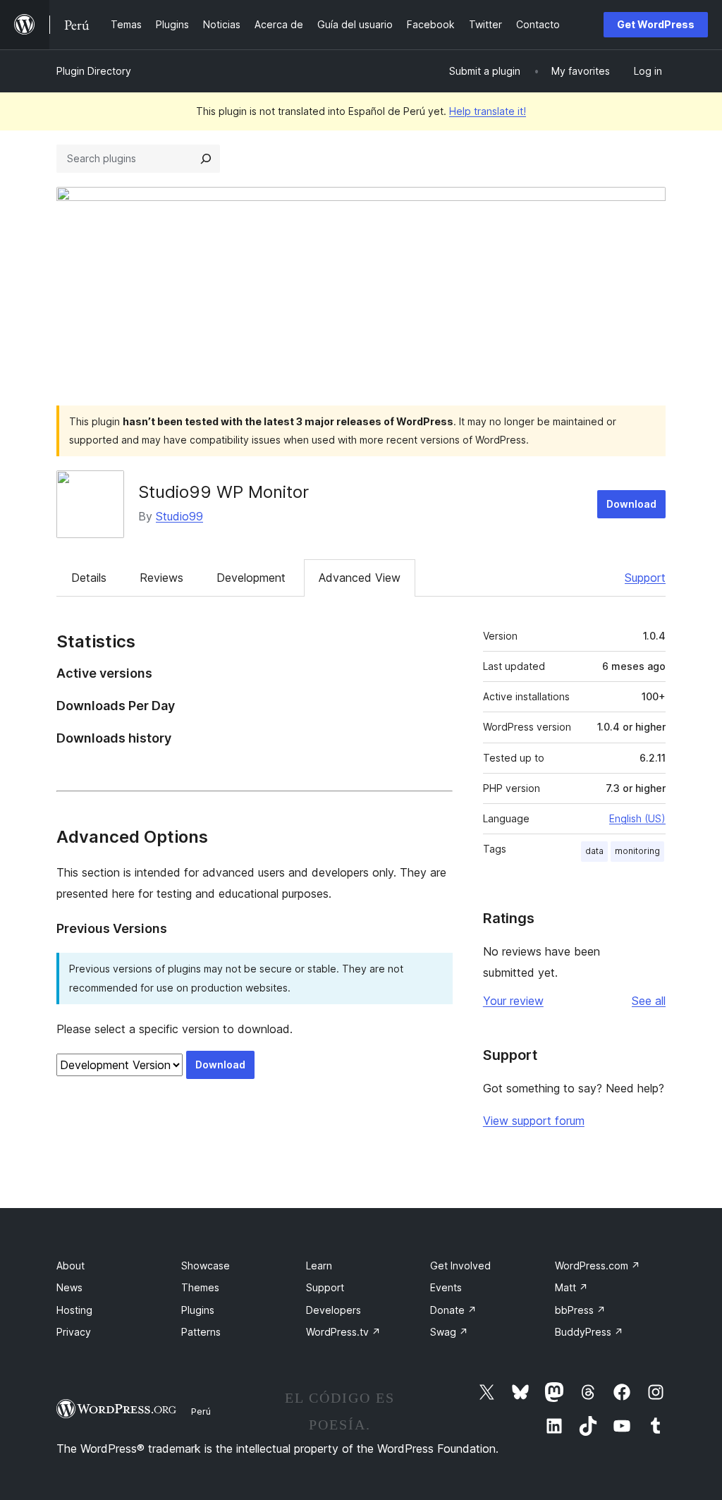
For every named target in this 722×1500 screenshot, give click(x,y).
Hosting (74, 1310)
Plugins (197, 1310)
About (70, 1266)
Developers (333, 1310)
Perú (201, 1411)
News (69, 1287)
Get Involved (460, 1266)
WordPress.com (597, 1266)
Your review (513, 1001)
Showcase (205, 1266)
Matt (571, 1287)
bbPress (580, 1310)
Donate (453, 1310)
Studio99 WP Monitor (223, 492)
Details (88, 578)
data (594, 851)
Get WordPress (656, 24)
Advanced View (359, 578)
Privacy (73, 1332)
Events (446, 1287)
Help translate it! (487, 111)
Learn (319, 1266)
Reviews (161, 578)
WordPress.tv (343, 1332)
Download (631, 504)
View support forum (534, 1121)
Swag (449, 1332)
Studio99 (179, 516)
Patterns (201, 1332)
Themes (200, 1287)
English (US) (637, 818)
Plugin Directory (93, 71)
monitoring (637, 851)
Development (251, 578)
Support (645, 578)
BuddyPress (589, 1332)
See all (649, 1001)
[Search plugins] (206, 159)
